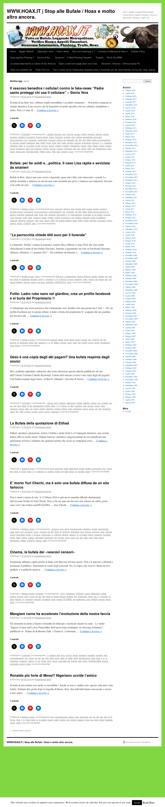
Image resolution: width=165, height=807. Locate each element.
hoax (37, 276)
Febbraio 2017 (130, 99)
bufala (89, 209)
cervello (66, 137)
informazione (76, 214)
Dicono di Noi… (44, 57)
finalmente (82, 596)
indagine (108, 143)
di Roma (66, 532)
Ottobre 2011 (130, 194)
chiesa (79, 137)
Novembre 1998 (131, 379)
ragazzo (80, 719)
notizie (108, 145)
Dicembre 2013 (131, 142)
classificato (87, 137)
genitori (70, 143)
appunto (91, 134)
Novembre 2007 (131, 318)
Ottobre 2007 (130, 321)
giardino (42, 342)
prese (101, 279)
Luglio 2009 (130, 266)
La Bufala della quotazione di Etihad (39, 423)
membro (78, 406)
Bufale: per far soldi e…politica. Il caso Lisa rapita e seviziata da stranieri (60, 165)
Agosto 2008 (130, 292)
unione (27, 411)
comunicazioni (55, 211)
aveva (75, 655)
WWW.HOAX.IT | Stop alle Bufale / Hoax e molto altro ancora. (61, 13)
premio (53, 148)
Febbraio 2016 (130, 119)
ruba (12, 345)
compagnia (28, 211)
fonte (54, 143)
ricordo (61, 537)
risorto (64, 408)
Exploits (99, 57)
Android (57, 134)
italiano (72, 534)
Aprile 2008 (130, 304)
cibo (105, 655)
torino (48, 151)
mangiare (14, 661)
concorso (33, 140)
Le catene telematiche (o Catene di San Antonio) (33, 63)
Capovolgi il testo (45, 51)
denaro (13, 342)
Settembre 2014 (131, 130)
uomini (34, 411)
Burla (72, 339)
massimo (78, 279)
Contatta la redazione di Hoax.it (113, 51)
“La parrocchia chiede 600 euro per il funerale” (48, 234)
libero (90, 534)
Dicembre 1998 (131, 376)
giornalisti (61, 214)
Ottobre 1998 (130, 382)
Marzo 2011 (130, 211)
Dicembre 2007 (131, 316)
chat (73, 137)
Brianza (87, 276)
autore (106, 134)
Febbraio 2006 (130, 359)
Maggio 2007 (130, 336)
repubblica (105, 342)
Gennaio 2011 (130, 217)
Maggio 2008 (130, 301)
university (14, 664)
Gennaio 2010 (130, 252)
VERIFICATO (60, 282)
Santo (83, 148)
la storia (106, 214)
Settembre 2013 (131, 151)
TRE (54, 151)
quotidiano (101, 217)
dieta (70, 658)
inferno (64, 406)
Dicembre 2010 (131, 220)
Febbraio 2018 (130, 96)
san (78, 148)
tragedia (108, 719)
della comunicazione (101, 140)
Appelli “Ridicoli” (26, 51)
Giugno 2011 (130, 203)
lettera (56, 342)
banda (78, 209)
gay (95, 596)
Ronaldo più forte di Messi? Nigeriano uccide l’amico (53, 675)
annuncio (59, 468)
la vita (37, 145)
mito (85, 406)
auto (73, 209)
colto (17, 532)
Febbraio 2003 (130, 368)
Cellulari (59, 137)
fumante (52, 214)
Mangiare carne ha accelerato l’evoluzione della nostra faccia (60, 613)
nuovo (21, 408)
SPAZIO (94, 599)
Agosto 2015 (130, 125)
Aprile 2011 (130, 209)
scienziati (62, 661)
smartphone (101, 148)
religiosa (68, 148)
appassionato (76, 529)
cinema (84, 339)
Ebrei (47, 406)
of (35, 661)
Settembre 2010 (131, 229)
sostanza (107, 408)
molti (25, 217)
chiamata (84, 717)
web (34, 223)
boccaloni (31, 137)
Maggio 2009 (130, 269)
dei (76, 140)
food (98, 658)
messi (50, 719)
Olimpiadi (39, 537)
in (102, 143)
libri (72, 406)
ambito (50, 134)
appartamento (61, 717)
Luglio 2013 (130, 157)
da (64, 140)
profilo (84, 342)
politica (78, 217)
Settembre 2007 (131, 324)
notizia (102, 145)
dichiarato (75, 532)
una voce (41, 282)
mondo (63, 342)
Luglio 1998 (130, 391)
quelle (42, 408)
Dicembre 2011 (131, 188)
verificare (50, 282)
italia (21, 145)
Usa (58, 151)
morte (97, 406)
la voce (44, 145)
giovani (77, 143)
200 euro (59, 276)
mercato (18, 217)
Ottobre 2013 (130, 148)
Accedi (128, 411)
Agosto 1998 (130, 388)
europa (88, 532)
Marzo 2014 (130, 136)
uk (76, 471)
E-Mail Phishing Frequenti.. (80, 57)
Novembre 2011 (131, 191)
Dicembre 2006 (131, 350)
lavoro (51, 145)
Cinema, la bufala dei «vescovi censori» (42, 551)
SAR (89, 148)
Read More (149, 802)
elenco (63, 596)
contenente (42, 140)
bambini (22, 137)
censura (103, 209)
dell (84, 140)
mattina (66, 145)
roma (70, 408)
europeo (95, 532)
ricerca (58, 408)
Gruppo (95, 143)
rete (74, 148)
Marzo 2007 (130, 342)
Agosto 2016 (130, 107)
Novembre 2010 (131, 223)
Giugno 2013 (130, 159)
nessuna (37, 217)
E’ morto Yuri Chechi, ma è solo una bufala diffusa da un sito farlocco (59, 485)
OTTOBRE (67, 599)
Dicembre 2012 (131, 174)
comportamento (17, 658)
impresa (49, 279)
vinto (12, 602)
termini (13, 223)
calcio (51, 137)
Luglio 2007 (130, 330)
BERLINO (95, 593)
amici (66, 339)
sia (93, 148)
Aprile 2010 (130, 243)
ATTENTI (80, 593)
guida (28, 534)
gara (102, 532)
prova (92, 217)
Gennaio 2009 (130, 278)
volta (44, 540)
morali (59, 599)
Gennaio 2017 (130, 102)
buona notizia (42, 137)
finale (48, 143)
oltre (28, 148)
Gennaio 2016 (130, 122)
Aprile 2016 (130, 113)
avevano (14, 137)
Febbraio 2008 (130, 310)
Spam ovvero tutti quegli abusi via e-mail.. (78, 63)
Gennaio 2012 (130, 185)
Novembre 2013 (131, 145)
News (95, 145)
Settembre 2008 (131, 290)
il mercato (103, 596)
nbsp (89, 145)
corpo (36, 532)
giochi (12, 534)
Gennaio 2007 (130, 347)
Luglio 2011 (130, 200)
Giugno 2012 (130, 183)
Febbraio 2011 (130, 214)
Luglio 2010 (130, 235)
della (89, 140)
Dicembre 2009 (131, 255)
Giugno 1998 (130, 394)
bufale (96, 209)
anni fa (70, 134)
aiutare (52, 655)
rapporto (21, 220)
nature (31, 661)
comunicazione (16, 140)
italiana (65, 534)
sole (109, 148)
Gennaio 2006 (130, 362)
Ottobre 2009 (130, 261)
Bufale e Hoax (28, 209)
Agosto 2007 (130, 327)
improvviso (46, 534)
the (17, 411)
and (52, 468)
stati (66, 471)
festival (70, 596)
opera (57, 471)
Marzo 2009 (130, 272)
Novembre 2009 (131, 258)
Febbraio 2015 (130, 128)
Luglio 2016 (130, 110)
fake (37, 143)
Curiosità (26, 134)
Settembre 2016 (131, 104)
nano (69, 342)
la (24, 145)
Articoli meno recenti (20, 730)
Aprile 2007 (130, 339)
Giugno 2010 (130, 237)
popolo (46, 148)
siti (57, 220)
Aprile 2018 (130, 93)
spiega (102, 599)
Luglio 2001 (130, 373)
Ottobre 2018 (130, 90)
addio (60, 339)
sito (100, 408)
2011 (63, 593)
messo (84, 145)
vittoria (38, 540)
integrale (14, 145)
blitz (84, 209)
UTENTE (27, 223)
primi (49, 661)
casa (77, 339)
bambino (87, 529)
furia (18, 719)
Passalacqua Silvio (42, 96)
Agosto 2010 (130, 232)
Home (13, 51)
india (28, 719)
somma (27, 282)
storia (12, 151)
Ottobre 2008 (130, 287)
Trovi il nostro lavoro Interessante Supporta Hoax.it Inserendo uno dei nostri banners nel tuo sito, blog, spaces (104, 69)
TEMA (42, 151)
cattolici (86, 403)
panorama (48, 537)
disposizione (38, 406)
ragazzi (60, 148)
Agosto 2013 (130, 154)
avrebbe (91, 655)
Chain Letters (63, 51)
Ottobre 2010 (130, 226)
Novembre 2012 (131, 177)
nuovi (12, 148)
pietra (43, 661)
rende (96, 342)
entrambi (20, 214)
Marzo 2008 (130, 307)
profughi (85, 217)
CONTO (95, 339)
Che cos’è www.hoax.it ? (83, 51)
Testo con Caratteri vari (21, 69)
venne (47, 411)
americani (70, 593)
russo (72, 537)
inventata (87, 214)
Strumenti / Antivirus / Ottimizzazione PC (120, 63)
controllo (70, 211)
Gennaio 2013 (130, 171)
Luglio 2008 (130, 295)
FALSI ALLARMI (114, 57)
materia (58, 145)
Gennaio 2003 (130, 371)
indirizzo (40, 471)
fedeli (42, 143)
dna (82, 532)
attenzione (71, 403)
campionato (103, 529)
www (87, 471)
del (80, 140)
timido (19, 223)
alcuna (80, 276)
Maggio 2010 (130, 240)
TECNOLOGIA (32, 151)
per (32, 148)
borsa (81, 468)
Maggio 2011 (130, 206)
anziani (77, 134)
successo (101, 220)
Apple (84, 134)
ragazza (13, 220)
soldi (75, 220)
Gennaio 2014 (130, 139)
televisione (14, 540)
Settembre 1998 (131, 385)
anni (64, 134)
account (53, 339)
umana (105, 661)
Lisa (12, 217)
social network (65, 220)
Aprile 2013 (130, 165)
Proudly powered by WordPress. (138, 742)
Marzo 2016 (130, 116)
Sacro (47, 220)
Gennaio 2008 (130, 313)
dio (30, 406)
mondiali (107, 534)
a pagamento (70, 276)
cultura (59, 140)
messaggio (75, 145)
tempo (109, 220)
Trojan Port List (42, 69)
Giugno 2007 (130, 333)
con (26, 140)
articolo (99, 134)
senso (91, 408)
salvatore (77, 408)
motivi (56, 719)
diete (75, 658)
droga (56, 596)
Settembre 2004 (131, 365)
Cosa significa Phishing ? (22, 57)
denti (57, 658)
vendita (81, 471)
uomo (40, 411)
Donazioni (59, 57)
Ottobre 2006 (130, 356)
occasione (20, 148)
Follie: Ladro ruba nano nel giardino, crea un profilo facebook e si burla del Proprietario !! (60, 295)
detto (62, 658)
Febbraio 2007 (130, 344)
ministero (46, 599)
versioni (64, 151)
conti (26, 596)
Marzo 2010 (130, 246)
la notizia (30, 145)
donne (13, 214)
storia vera (20, 151)
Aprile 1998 (130, 399)
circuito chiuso (16, 211)
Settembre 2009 (131, 264)
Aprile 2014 (130, 133)
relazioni (30, 220)
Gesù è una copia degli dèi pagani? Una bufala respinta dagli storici (60, 359)
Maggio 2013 (130, 162)
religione (50, 408)
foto (59, 143)
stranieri (93, 220)
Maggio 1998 (130, 397)
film (75, 596)
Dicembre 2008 (131, 281)
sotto (86, 537)
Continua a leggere (48, 110)
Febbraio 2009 (130, 275)
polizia (73, 719)
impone (37, 534)
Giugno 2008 (130, 298)
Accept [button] (137, 802)
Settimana (81, 599)
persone (38, 148)
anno (67, 529)
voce (71, 151)
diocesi (16, 143)
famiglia (34, 279)
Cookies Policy (138, 51)
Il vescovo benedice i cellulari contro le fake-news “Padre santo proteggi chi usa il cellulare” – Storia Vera (57, 90)
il (100, 143)
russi (41, 220)
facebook (31, 143)
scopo (85, 408)
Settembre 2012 (131, 180)
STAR (80, 220)
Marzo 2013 (130, 168)
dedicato (70, 140)
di (11, 143)
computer (97, 137)
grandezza (86, 143)
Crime (109, 468)
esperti (23, 143)
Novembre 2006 (131, 353)
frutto (64, 143)
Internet (57, 534)
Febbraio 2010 (130, 249)
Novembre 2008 (131, 284)
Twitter (23, 540)
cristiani (105, 403)
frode (29, 471)
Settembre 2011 (131, 197)
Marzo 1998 (130, 402)
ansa (66, 468)
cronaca (51, 140)
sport (91, 537)
